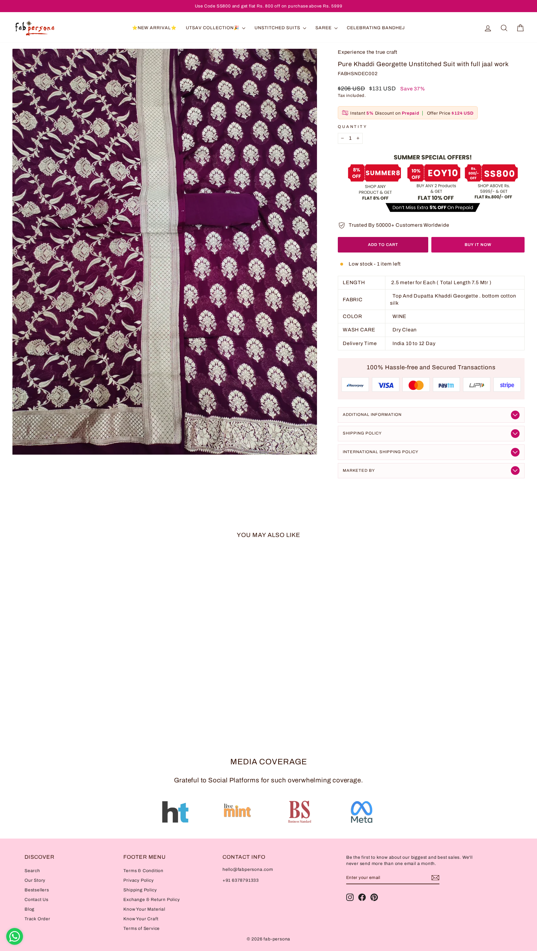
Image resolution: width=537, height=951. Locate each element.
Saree (324, 27)
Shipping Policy (362, 433)
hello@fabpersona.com (248, 869)
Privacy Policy (138, 880)
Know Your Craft (140, 919)
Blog (29, 909)
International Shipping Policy (380, 452)
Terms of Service (141, 928)
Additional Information (372, 414)
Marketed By (359, 470)
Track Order (37, 919)
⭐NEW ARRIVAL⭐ (154, 27)
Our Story (35, 880)
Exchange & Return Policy (151, 899)
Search (32, 870)
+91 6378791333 (241, 880)
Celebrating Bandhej (376, 27)
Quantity (352, 127)
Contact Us (36, 899)
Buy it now (478, 245)
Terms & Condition (143, 870)
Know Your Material (144, 909)
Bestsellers (37, 890)
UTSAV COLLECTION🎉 (213, 27)
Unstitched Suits (278, 27)
